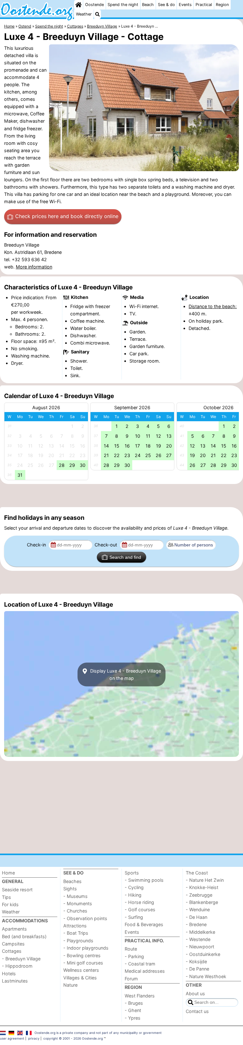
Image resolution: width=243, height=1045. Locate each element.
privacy (34, 1038)
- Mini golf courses (83, 962)
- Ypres (132, 1018)
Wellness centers (81, 970)
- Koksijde (196, 961)
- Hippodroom (17, 966)
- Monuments (77, 903)
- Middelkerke (200, 932)
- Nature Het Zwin (205, 880)
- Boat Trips (75, 933)
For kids (10, 904)
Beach (148, 4)
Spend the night (123, 4)
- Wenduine (198, 909)
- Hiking (133, 895)
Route (131, 948)
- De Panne (197, 968)
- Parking (134, 956)
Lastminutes (15, 981)
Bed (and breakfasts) (24, 936)
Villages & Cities (80, 977)
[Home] (78, 5)
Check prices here (66, 216)
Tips (6, 897)
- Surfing (134, 917)
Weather (84, 14)
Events (185, 4)
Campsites (13, 943)
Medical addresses (145, 971)
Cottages (12, 951)
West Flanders (140, 995)
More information (34, 266)
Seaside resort (17, 889)
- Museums (75, 896)
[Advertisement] (121, 495)
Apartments (14, 929)
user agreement (12, 1038)
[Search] (97, 14)
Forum (131, 978)
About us (195, 993)
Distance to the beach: (213, 306)
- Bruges (134, 1003)
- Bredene (196, 924)
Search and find (125, 557)
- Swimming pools (144, 880)
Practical (204, 4)
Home (8, 872)
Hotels (9, 973)
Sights (70, 888)
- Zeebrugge (199, 895)
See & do (166, 4)
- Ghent (133, 1010)
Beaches (72, 881)
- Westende (198, 939)
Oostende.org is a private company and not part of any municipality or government (98, 1033)
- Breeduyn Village (21, 958)
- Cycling (134, 887)
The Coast (197, 872)
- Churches (75, 910)
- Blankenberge (202, 902)
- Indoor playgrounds (86, 948)
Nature (70, 985)
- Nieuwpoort (200, 946)
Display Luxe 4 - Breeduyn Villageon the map (125, 674)
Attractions (75, 925)
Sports (132, 872)
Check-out (106, 544)
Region (222, 4)
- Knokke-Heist (202, 887)
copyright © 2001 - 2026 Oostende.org (73, 1038)
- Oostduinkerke (203, 954)
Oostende (94, 4)
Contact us (197, 1011)
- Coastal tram (140, 963)
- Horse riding (139, 902)
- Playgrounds (78, 940)
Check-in (37, 544)
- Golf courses (140, 909)
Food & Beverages (144, 924)
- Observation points (85, 918)
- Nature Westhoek (206, 976)
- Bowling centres (82, 955)
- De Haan (196, 917)
